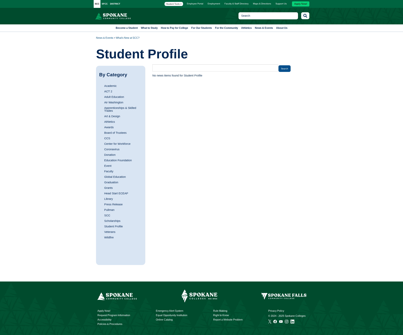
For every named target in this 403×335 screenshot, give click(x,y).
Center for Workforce (117, 143)
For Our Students (201, 28)
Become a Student (127, 28)
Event (107, 165)
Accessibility (104, 319)
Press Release (113, 204)
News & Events (264, 28)
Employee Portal (195, 3)
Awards (109, 127)
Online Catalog (164, 319)
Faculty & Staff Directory (236, 3)
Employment (214, 3)
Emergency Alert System (169, 311)
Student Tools (173, 4)
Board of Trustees (115, 132)
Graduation (111, 182)
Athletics (246, 28)
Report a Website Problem (228, 319)
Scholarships (112, 220)
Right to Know (221, 315)
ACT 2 (108, 91)
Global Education (115, 176)
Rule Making (220, 311)
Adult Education (114, 97)
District (115, 4)
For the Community (226, 28)
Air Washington (113, 102)
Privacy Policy (276, 311)
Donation (110, 154)
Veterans (109, 232)
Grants (108, 187)
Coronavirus (111, 149)
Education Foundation (118, 160)
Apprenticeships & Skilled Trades (120, 109)
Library (108, 198)
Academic (110, 85)
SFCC (105, 4)
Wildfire (109, 237)
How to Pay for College (174, 28)
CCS (107, 138)
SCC (97, 4)
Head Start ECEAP (116, 193)
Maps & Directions (262, 3)
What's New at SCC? (127, 38)
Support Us (281, 3)
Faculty (108, 171)
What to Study (149, 28)
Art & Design (112, 116)
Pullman (109, 209)
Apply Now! (300, 4)
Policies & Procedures (109, 324)
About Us (281, 28)
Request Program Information (113, 315)
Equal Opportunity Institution (171, 315)
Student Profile (113, 226)
